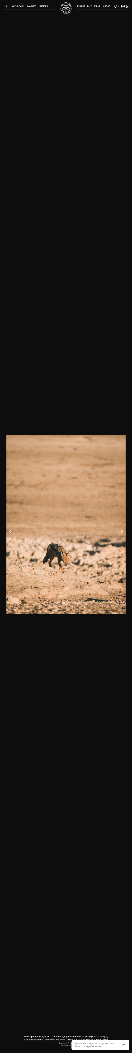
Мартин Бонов (66, 1043)
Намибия (66, 1046)
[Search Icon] (6, 6)
